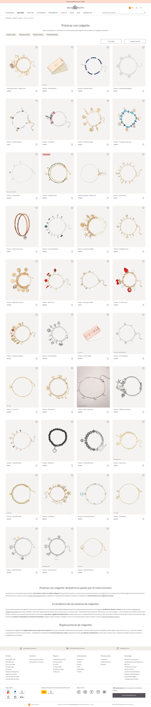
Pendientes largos (58, 669)
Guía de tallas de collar (12, 679)
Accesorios (41, 13)
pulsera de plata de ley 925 (37, 595)
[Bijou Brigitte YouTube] (104, 692)
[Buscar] (145, 12)
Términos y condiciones (131, 659)
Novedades (10, 13)
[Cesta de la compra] (145, 8)
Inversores (104, 659)
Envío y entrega (10, 664)
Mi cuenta (9, 669)
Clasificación (135, 41)
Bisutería (20, 13)
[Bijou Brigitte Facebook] (92, 692)
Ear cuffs (55, 664)
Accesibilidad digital (130, 676)
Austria (79, 662)
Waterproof (53, 13)
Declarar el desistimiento (131, 674)
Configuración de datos (132, 679)
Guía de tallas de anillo (12, 676)
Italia (78, 667)
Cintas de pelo (57, 667)
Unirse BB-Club (10, 659)
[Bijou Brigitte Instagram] (85, 692)
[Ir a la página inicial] (75, 6)
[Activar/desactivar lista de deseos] (36, 47)
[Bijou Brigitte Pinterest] (98, 692)
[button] (136, 8)
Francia (79, 664)
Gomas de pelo (57, 662)
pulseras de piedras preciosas (110, 616)
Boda (72, 13)
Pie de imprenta (129, 669)
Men (78, 13)
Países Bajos (80, 669)
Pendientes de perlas (59, 659)
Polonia (79, 671)
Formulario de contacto (36, 659)
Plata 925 (30, 13)
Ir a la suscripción (129, 695)
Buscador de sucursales (36, 662)
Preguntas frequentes (12, 671)
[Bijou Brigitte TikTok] (79, 692)
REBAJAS (64, 13)
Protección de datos (130, 667)
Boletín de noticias (11, 674)
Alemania (80, 659)
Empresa (103, 664)
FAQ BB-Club (10, 662)
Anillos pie (56, 671)
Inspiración (87, 13)
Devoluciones (10, 667)
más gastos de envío (73, 704)
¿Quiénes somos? (106, 662)
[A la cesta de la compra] (36, 91)
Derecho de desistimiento (132, 671)
